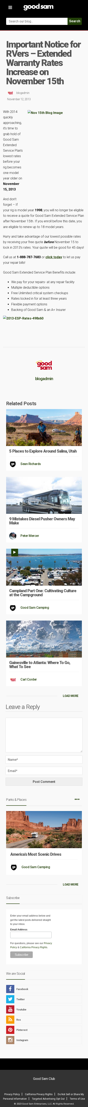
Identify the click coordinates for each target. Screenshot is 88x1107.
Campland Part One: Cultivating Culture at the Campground (42, 592)
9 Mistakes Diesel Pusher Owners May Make (42, 520)
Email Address (18, 929)
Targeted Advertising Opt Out (48, 1098)
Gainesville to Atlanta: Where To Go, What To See (39, 664)
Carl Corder (28, 679)
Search (74, 21)
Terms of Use (77, 1098)
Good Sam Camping (34, 608)
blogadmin (22, 93)
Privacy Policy (12, 1094)
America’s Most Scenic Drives (35, 854)
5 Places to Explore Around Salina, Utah (43, 451)
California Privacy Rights (33, 947)
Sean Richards (30, 464)
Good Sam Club (44, 1079)
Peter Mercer (29, 536)
